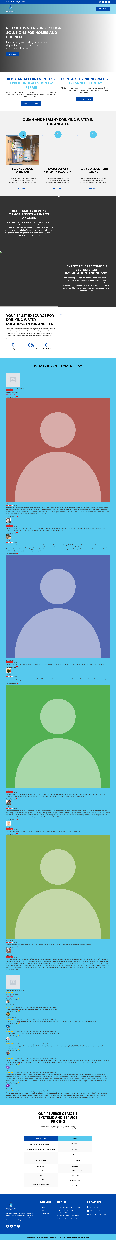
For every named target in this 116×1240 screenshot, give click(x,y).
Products (40, 9)
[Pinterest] (18, 1226)
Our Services (52, 9)
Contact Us (81, 9)
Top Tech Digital (83, 1237)
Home (32, 9)
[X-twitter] (11, 1226)
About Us (71, 9)
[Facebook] (7, 1226)
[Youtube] (15, 1226)
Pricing (63, 9)
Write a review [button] (10, 394)
